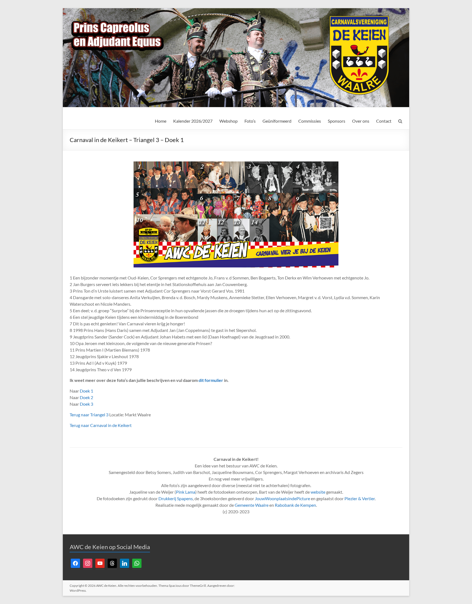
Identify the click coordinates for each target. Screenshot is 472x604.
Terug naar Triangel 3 (89, 414)
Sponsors (336, 120)
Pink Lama (185, 491)
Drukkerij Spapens (175, 498)
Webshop (228, 120)
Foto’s (250, 120)
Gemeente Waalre (252, 505)
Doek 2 (86, 397)
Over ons (360, 120)
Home (160, 120)
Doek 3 (86, 403)
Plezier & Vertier (359, 498)
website (318, 491)
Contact (383, 120)
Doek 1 (86, 390)
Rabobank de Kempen (295, 505)
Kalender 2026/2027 (193, 120)
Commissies (309, 120)
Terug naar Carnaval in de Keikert (101, 425)
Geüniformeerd (276, 120)
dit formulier (211, 380)
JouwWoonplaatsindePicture (282, 498)
